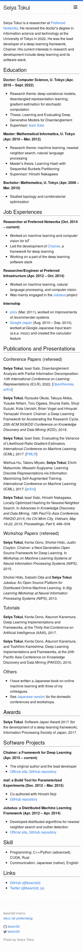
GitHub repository (42, 771)
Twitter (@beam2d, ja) (27, 887)
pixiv (13, 311)
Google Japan (21, 322)
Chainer (54, 246)
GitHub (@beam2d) (25, 882)
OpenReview (63, 384)
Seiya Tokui (16, 7)
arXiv (7, 389)
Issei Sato (36, 125)
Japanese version (31, 696)
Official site (18, 771)
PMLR (31, 453)
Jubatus (59, 294)
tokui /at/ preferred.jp (18, 918)
